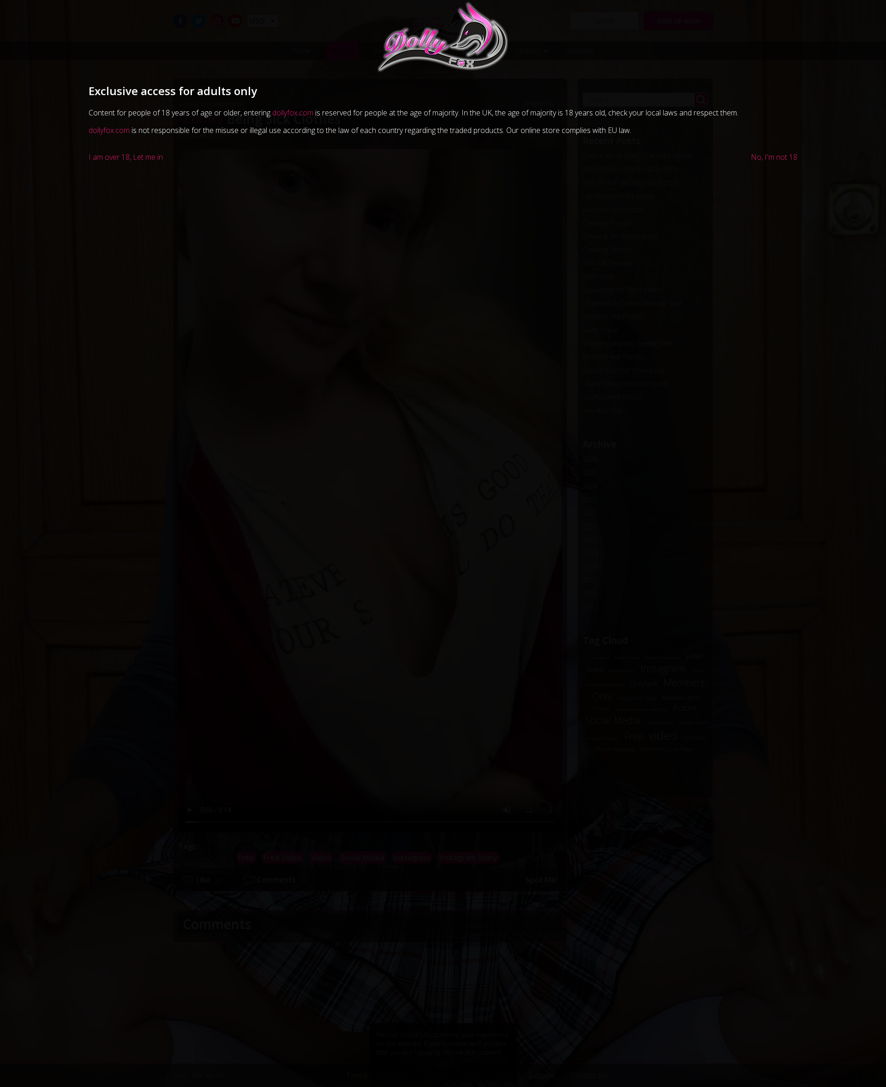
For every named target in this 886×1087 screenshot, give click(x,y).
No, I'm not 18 (774, 157)
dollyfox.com (292, 113)
